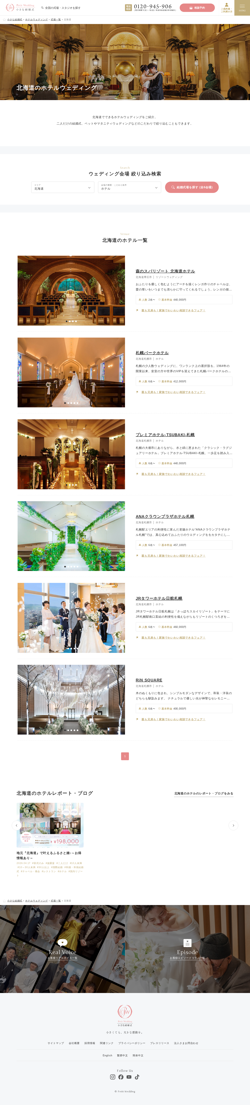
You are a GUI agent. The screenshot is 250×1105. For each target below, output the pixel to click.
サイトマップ (56, 1043)
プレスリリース (159, 1043)
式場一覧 (56, 19)
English (107, 1055)
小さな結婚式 (14, 19)
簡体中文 (138, 1055)
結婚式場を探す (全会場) (195, 187)
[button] (66, 321)
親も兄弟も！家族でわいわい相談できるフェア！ (174, 310)
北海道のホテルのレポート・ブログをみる (203, 793)
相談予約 (199, 7)
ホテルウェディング (36, 19)
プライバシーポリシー (132, 1043)
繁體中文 (122, 1055)
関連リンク (107, 1043)
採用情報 (89, 1043)
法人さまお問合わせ (186, 1043)
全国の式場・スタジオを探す (62, 7)
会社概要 (74, 1043)
